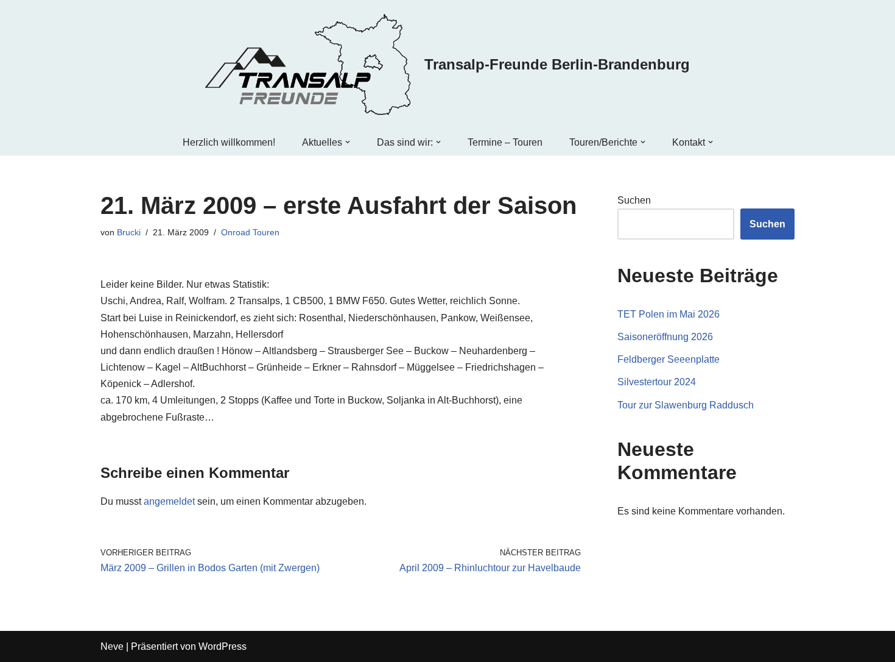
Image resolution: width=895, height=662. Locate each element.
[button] (347, 142)
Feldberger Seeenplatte (668, 359)
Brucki (129, 232)
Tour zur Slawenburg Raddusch (685, 405)
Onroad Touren (250, 232)
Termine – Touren (505, 142)
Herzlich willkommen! (229, 142)
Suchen (634, 200)
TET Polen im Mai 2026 (668, 314)
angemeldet (169, 501)
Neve (112, 646)
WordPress (222, 646)
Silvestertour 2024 (656, 382)
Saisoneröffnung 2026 (665, 337)
